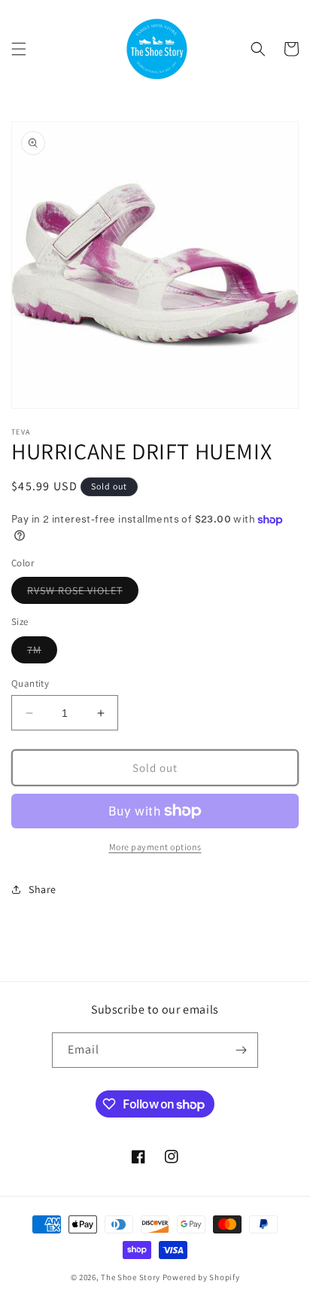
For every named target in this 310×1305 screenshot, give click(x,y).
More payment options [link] (155, 846)
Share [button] (42, 889)
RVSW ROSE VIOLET (82, 593)
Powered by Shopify (201, 1277)
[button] (18, 49)
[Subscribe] (240, 1050)
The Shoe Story (130, 1277)
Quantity (30, 683)
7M (42, 652)
